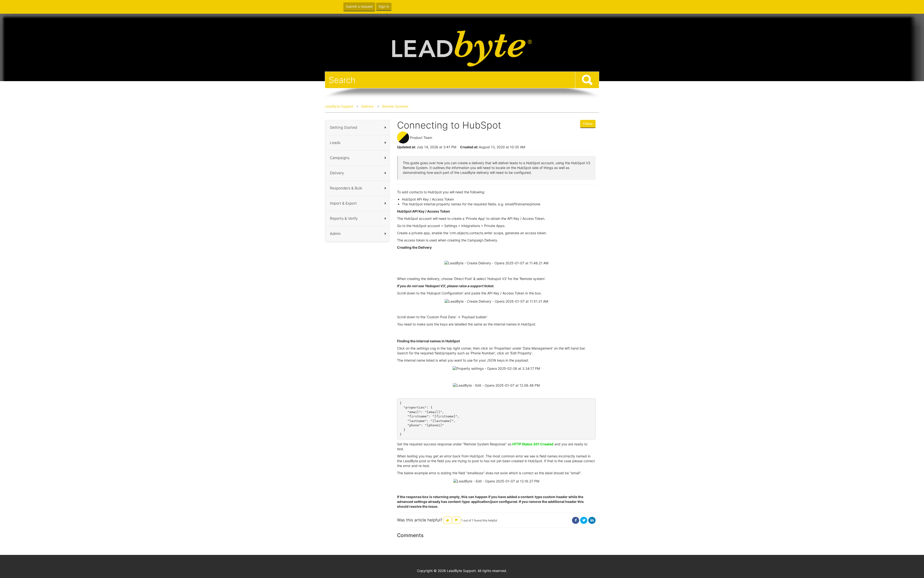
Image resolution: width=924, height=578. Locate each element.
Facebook (575, 520)
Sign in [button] (384, 6)
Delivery (367, 106)
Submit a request (359, 6)
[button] (447, 520)
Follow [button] (588, 124)
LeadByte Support (339, 106)
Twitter (583, 520)
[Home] (462, 48)
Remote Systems (395, 106)
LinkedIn (592, 520)
